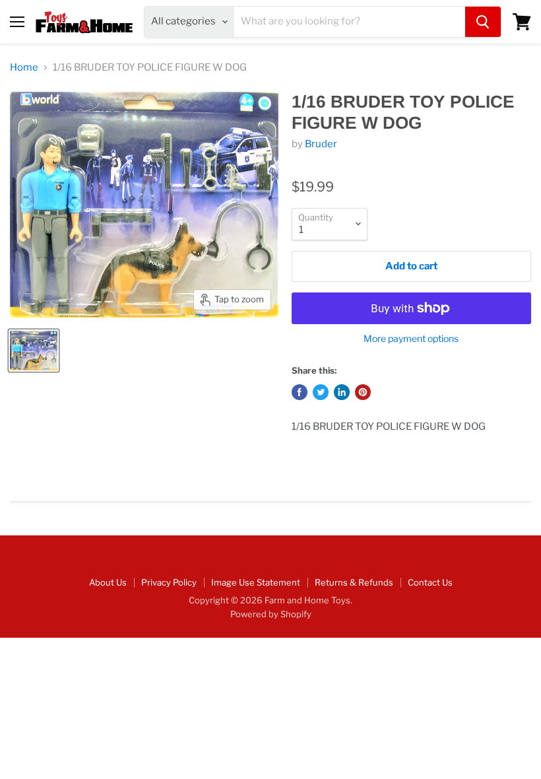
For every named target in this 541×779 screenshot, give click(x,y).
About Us (108, 582)
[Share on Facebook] (299, 392)
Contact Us (430, 582)
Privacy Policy (169, 582)
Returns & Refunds (354, 582)
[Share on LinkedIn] (342, 392)
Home (24, 67)
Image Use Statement (255, 582)
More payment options (411, 338)
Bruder (321, 144)
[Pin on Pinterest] (363, 392)
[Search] (483, 22)
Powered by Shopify (270, 614)
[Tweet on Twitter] (321, 392)
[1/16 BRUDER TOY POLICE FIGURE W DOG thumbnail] (34, 350)
